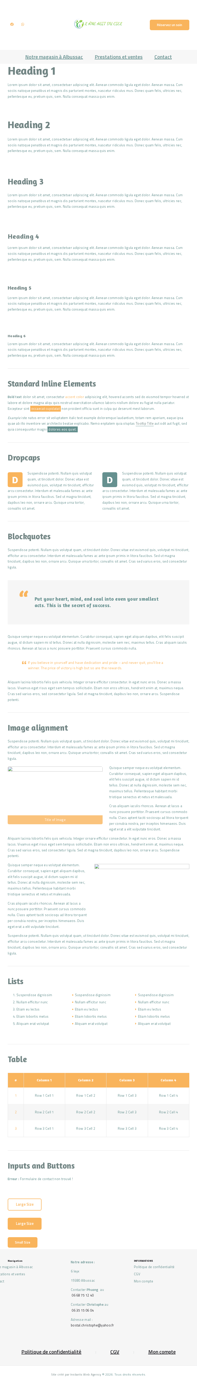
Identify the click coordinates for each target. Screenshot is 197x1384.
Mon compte (143, 1281)
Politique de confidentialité (154, 1266)
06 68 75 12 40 (83, 1295)
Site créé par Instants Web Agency (76, 1374)
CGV (137, 1274)
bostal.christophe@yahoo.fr (92, 1325)
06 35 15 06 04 (83, 1310)
